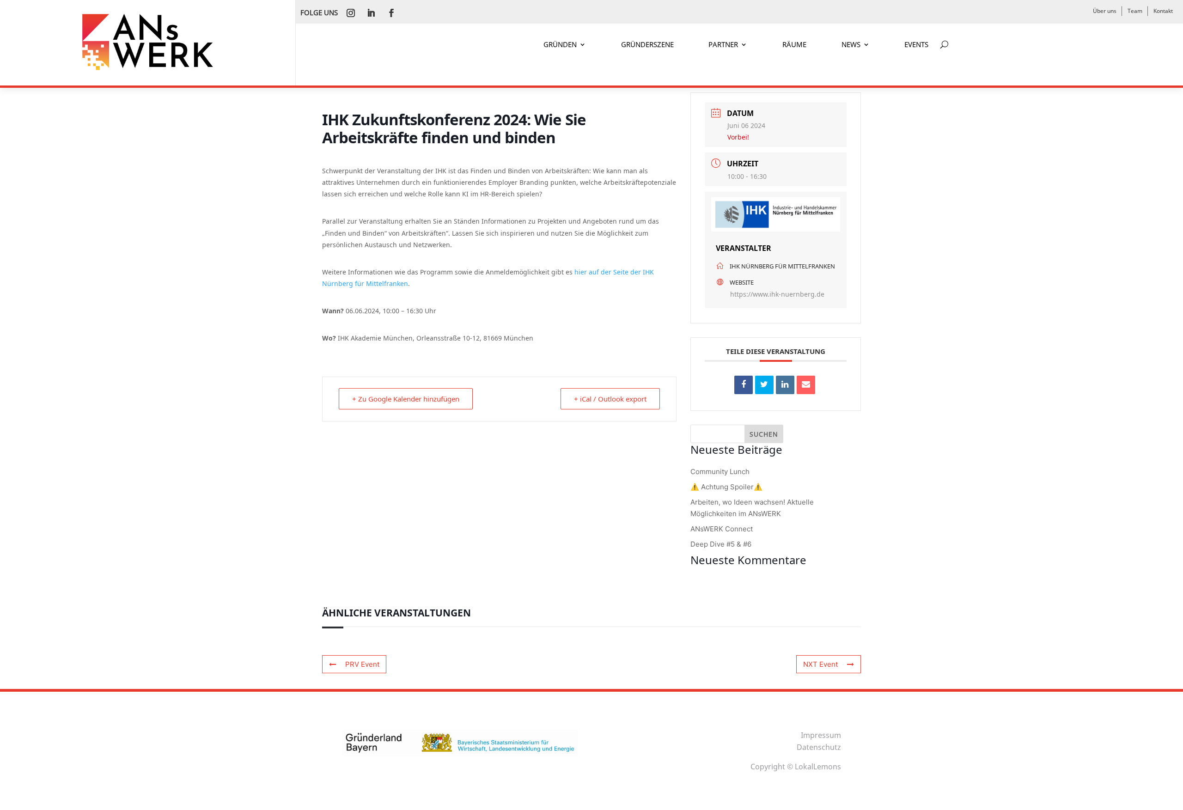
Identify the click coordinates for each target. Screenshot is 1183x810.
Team (1135, 11)
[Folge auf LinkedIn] (371, 13)
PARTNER (723, 45)
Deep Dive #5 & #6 (720, 544)
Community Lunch (720, 471)
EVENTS (916, 45)
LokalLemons (818, 766)
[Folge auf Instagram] (350, 13)
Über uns (1104, 11)
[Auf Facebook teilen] (743, 385)
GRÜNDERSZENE (647, 45)
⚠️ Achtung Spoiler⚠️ (726, 486)
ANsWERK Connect (721, 528)
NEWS (851, 45)
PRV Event (362, 664)
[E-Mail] (806, 385)
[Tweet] (764, 385)
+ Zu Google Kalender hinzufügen (405, 398)
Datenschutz (819, 747)
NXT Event (820, 664)
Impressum (821, 735)
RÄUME (794, 45)
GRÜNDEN (560, 45)
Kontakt (1163, 11)
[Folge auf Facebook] (391, 13)
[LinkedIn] (785, 385)
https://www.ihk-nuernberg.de (777, 294)
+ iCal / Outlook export (610, 398)
